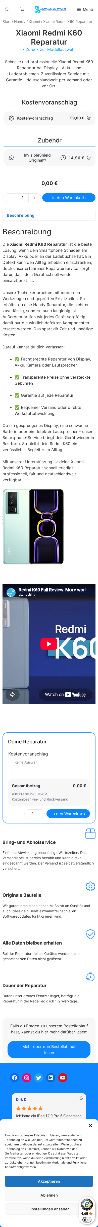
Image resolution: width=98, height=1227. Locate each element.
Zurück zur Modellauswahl (49, 49)
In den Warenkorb (69, 197)
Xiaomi (34, 21)
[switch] (86, 1219)
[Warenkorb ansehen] (22, 9)
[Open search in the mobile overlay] (7, 9)
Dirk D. (21, 1099)
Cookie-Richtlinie (23, 1220)
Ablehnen (49, 1195)
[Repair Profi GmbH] (50, 9)
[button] (90, 1125)
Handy (19, 21)
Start (7, 21)
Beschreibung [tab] (20, 215)
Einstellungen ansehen (49, 1209)
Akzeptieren (49, 1181)
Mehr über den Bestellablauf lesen (49, 1049)
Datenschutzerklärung (54, 1220)
